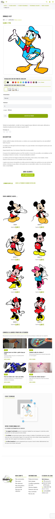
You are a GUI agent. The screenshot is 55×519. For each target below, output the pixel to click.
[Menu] (6, 2)
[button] (28, 116)
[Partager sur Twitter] (7, 132)
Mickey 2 (40, 224)
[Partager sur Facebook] (4, 132)
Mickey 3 (15, 257)
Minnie (39, 289)
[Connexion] (49, 1)
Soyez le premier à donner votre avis (25, 183)
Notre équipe (32, 481)
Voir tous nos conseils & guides (12, 387)
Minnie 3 (15, 322)
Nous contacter (33, 491)
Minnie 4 (40, 322)
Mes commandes (19, 479)
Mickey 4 (40, 257)
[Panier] (53, 1)
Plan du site (32, 493)
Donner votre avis (27, 175)
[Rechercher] (46, 1)
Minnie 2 (15, 289)
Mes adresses (19, 483)
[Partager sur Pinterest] (10, 132)
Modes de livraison (33, 479)
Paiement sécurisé (33, 489)
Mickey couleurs (18, 19)
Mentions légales (33, 487)
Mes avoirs (18, 481)
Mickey (15, 224)
